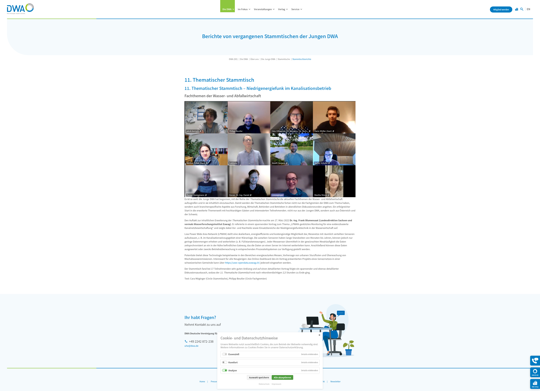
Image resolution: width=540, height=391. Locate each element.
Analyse (232, 370)
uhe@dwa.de (191, 345)
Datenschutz (264, 384)
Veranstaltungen (263, 9)
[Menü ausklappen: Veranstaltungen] (273, 9)
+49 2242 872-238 (201, 341)
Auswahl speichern (259, 377)
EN (528, 9)
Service (295, 9)
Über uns (254, 59)
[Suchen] (521, 9)
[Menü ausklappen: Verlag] (287, 9)
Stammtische (284, 59)
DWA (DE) (233, 59)
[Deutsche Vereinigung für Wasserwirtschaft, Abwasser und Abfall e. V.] (20, 8)
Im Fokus (243, 9)
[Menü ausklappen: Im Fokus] (249, 9)
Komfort (233, 362)
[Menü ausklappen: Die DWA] (233, 9)
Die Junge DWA (268, 59)
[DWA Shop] (516, 9)
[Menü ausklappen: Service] (301, 9)
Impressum (276, 384)
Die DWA (226, 9)
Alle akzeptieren (282, 377)
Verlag (281, 9)
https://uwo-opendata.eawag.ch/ (242, 262)
